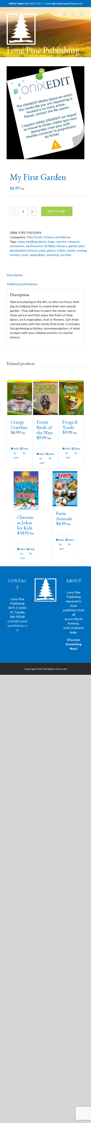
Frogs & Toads (70, 425)
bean (21, 241)
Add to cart (56, 211)
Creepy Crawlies (19, 425)
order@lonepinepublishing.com (64, 3)
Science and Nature (57, 237)
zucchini (65, 255)
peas (42, 250)
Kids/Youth (34, 237)
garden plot (76, 246)
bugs (51, 241)
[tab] (45, 275)
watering (52, 255)
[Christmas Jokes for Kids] (26, 490)
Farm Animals (64, 516)
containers (17, 246)
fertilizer (49, 246)
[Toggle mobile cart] (64, 14)
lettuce (33, 250)
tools (24, 255)
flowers (62, 246)
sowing (81, 250)
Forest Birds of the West (44, 427)
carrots (61, 241)
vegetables (37, 255)
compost (73, 241)
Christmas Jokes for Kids (25, 522)
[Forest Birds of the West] (45, 397)
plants (51, 250)
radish (61, 250)
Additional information (22, 284)
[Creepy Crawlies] (19, 397)
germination (18, 250)
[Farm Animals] (65, 488)
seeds (71, 250)
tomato (15, 255)
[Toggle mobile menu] (82, 14)
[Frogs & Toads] (71, 397)
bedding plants (36, 241)
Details (25, 451)
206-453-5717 (33, 3)
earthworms (34, 246)
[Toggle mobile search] (73, 14)
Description (15, 275)
